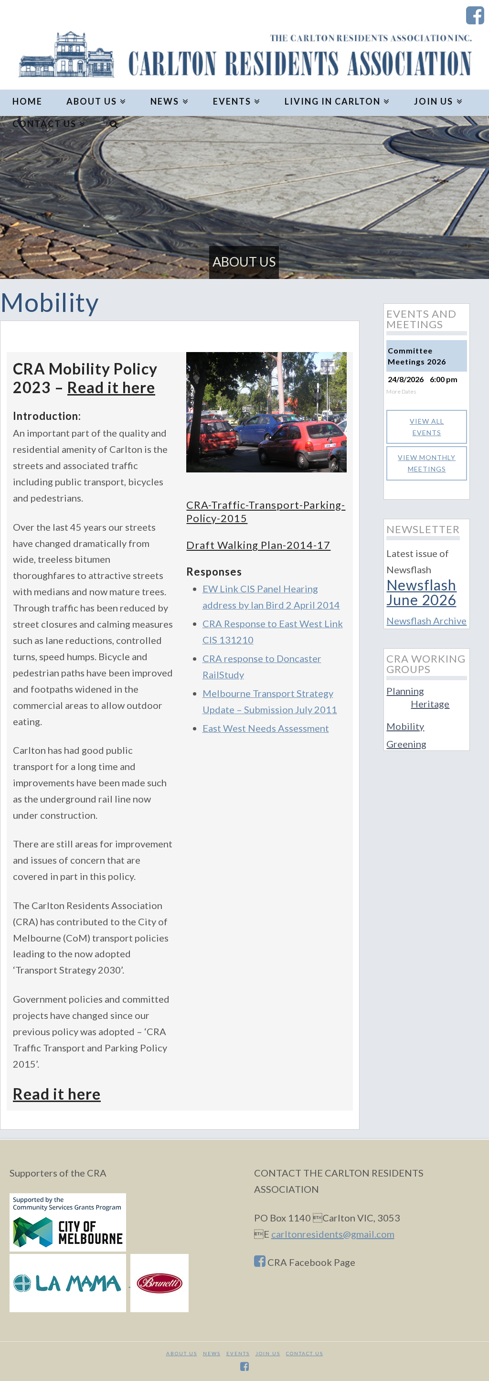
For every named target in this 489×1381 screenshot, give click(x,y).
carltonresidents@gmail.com (332, 1234)
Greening (406, 743)
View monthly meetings (427, 463)
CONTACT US (304, 1353)
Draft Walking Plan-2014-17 (258, 544)
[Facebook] (475, 15)
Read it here (111, 387)
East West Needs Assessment (265, 728)
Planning (405, 690)
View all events (427, 427)
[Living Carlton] (244, 55)
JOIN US (267, 1353)
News (212, 1353)
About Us (181, 1353)
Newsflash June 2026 (421, 592)
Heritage (430, 703)
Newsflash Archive (426, 620)
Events (238, 1353)
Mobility (405, 726)
